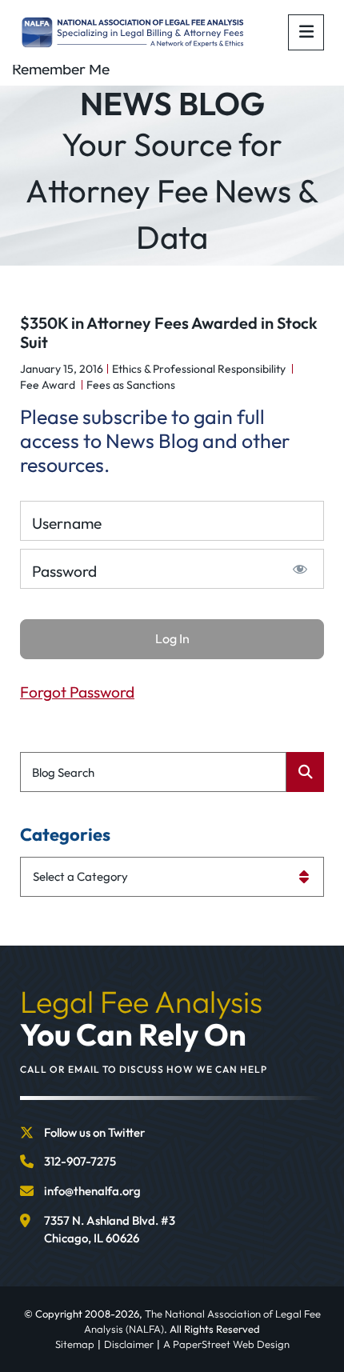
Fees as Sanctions (130, 385)
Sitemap (74, 1344)
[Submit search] (305, 772)
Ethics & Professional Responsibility (199, 369)
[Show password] (300, 569)
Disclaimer (129, 1344)
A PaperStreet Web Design (226, 1344)
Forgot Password (77, 692)
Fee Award (47, 385)
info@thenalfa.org (92, 1190)
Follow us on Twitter (94, 1132)
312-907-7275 (80, 1161)
